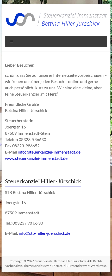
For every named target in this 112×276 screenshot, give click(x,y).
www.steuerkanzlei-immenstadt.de (36, 158)
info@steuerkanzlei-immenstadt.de (49, 151)
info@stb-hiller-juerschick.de (44, 233)
